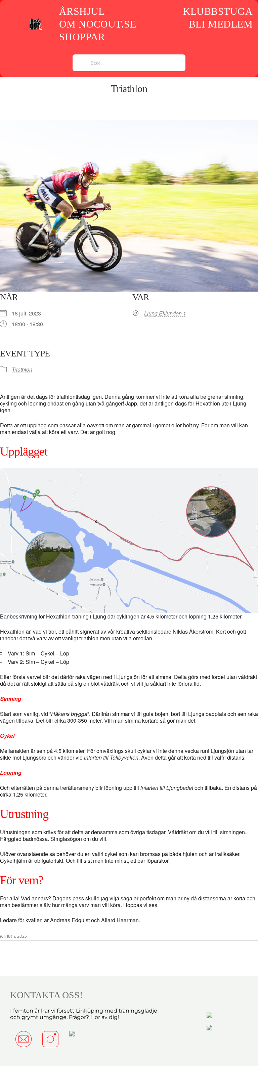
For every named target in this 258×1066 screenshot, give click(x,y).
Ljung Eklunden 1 (165, 313)
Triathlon (22, 369)
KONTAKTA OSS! (46, 995)
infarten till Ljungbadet (166, 788)
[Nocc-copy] (36, 20)
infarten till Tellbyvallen (111, 757)
